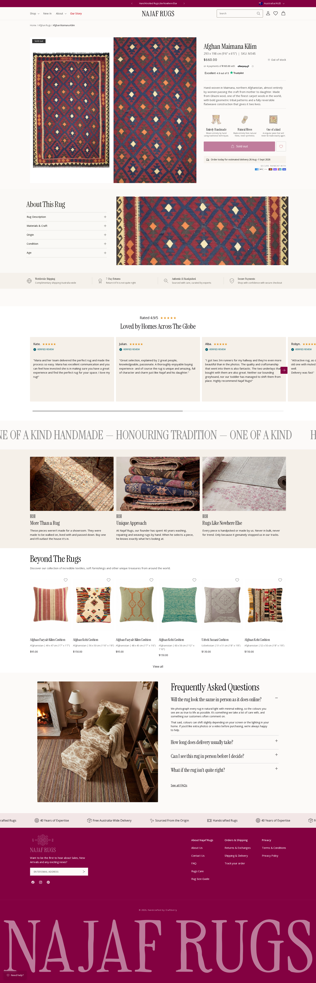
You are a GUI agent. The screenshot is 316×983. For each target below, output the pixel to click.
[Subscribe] (84, 872)
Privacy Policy (270, 855)
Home (33, 25)
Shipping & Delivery (236, 855)
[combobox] (238, 13)
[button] (34, 13)
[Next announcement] (184, 3)
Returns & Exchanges (238, 848)
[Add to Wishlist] (281, 146)
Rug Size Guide (200, 879)
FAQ (193, 863)
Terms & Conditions (274, 848)
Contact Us (198, 855)
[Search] (258, 13)
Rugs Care (197, 871)
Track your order (235, 863)
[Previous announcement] (132, 3)
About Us (197, 848)
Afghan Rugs (44, 25)
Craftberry (171, 910)
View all (158, 666)
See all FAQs (179, 785)
